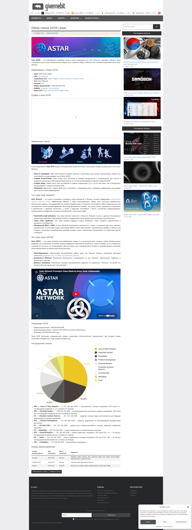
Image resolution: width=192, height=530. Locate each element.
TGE (118, 406)
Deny (164, 522)
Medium (69, 79)
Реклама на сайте (102, 498)
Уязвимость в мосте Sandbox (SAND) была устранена (141, 93)
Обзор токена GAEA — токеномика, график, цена (140, 186)
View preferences (181, 522)
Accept (148, 522)
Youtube (75, 79)
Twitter (50, 79)
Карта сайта (100, 500)
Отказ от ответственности (105, 490)
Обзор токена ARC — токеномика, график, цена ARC (141, 215)
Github (81, 79)
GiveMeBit (59, 523)
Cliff (108, 432)
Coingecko (44, 88)
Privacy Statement (167, 526)
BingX (61, 90)
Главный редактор (52, 33)
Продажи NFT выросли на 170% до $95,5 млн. (139, 122)
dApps (90, 183)
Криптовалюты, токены (40, 471)
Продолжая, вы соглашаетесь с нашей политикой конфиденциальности (96, 519)
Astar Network (94, 60)
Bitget (45, 90)
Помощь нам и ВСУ (103, 502)
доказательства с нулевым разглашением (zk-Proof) (60, 256)
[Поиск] (156, 26)
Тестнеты (133, 495)
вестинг (55, 409)
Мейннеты (133, 493)
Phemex (51, 90)
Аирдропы (133, 490)
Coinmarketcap (53, 88)
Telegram (56, 79)
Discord (62, 79)
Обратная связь (102, 495)
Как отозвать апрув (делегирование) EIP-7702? (140, 157)
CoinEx (66, 90)
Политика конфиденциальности (107, 493)
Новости (61, 18)
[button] (188, 507)
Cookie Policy (159, 526)
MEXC (56, 90)
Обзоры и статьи (91, 18)
